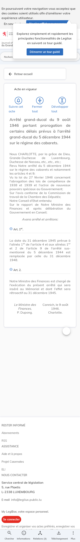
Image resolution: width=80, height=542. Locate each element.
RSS (4, 440)
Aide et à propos (12, 454)
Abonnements (10, 433)
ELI (3, 469)
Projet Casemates (13, 461)
